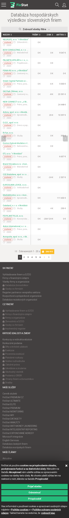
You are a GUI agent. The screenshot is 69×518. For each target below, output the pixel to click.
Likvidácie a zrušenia (15, 368)
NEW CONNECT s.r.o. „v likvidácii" (16, 102)
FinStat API (8, 415)
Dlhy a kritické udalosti (16, 346)
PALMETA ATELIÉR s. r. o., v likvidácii (16, 60)
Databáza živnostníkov (16, 285)
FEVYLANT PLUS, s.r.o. (13, 216)
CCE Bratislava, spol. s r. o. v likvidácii (16, 174)
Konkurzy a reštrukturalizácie (17, 339)
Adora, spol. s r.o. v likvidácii (16, 112)
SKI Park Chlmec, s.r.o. (13, 91)
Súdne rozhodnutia (15, 361)
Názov (6, 35)
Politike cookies (20, 509)
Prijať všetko (35, 486)
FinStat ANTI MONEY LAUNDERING (20, 426)
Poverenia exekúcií (14, 354)
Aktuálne (7, 458)
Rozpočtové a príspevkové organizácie (22, 296)
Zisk (49, 35)
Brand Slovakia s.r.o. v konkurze (16, 164)
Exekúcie (9, 350)
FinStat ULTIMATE (12, 401)
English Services (11, 440)
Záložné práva (12, 364)
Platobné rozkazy (14, 357)
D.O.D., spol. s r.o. (11, 122)
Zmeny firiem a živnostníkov (19, 379)
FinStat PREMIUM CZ (13, 397)
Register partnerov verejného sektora (21, 292)
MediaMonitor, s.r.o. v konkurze (16, 195)
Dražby (8, 382)
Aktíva (60, 35)
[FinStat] (19, 7)
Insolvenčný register (15, 328)
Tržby (35, 35)
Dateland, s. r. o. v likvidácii (15, 205)
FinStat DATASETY (12, 418)
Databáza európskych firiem (17, 447)
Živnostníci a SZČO (14, 321)
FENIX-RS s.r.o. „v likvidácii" (15, 70)
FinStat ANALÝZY (11, 422)
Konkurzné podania (12, 343)
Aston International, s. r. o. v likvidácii (16, 226)
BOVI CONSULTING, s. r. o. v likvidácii (16, 50)
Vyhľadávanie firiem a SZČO (17, 274)
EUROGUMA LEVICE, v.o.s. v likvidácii (16, 185)
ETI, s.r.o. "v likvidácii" (12, 153)
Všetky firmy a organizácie (16, 281)
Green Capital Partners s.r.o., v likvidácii (16, 81)
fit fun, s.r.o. (8, 133)
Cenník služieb (10, 393)
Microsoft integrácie (13, 436)
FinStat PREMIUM (11, 408)
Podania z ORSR (13, 375)
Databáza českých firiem (15, 444)
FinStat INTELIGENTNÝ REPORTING (20, 429)
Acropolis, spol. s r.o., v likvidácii (16, 236)
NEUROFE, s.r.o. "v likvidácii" (16, 39)
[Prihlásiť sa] (65, 5)
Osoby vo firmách (14, 288)
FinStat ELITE (9, 404)
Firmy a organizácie (15, 317)
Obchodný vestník (14, 372)
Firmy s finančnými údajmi (16, 278)
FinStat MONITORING (13, 411)
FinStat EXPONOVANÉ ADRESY (18, 433)
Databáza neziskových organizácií (20, 299)
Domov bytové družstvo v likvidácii (16, 143)
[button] (57, 5)
